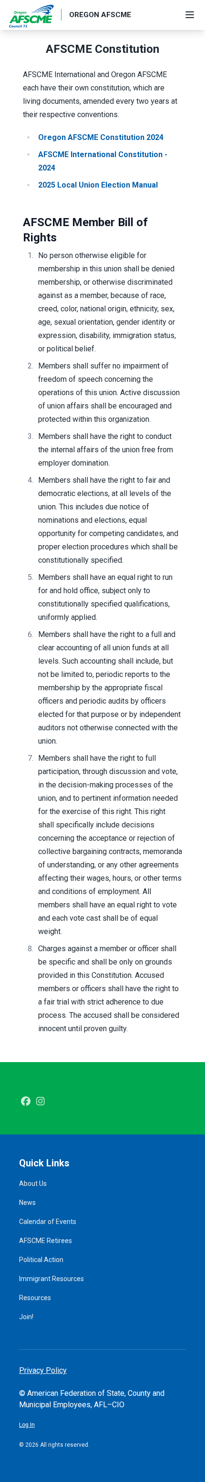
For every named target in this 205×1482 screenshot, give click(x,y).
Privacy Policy (43, 1370)
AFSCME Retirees (45, 1240)
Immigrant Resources (51, 1279)
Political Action (41, 1259)
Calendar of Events (47, 1221)
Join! (26, 1317)
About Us (33, 1183)
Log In (27, 1425)
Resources (35, 1298)
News (27, 1202)
